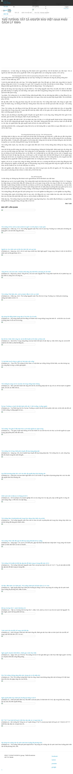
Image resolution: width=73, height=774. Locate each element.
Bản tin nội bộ (27, 12)
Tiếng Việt (65, 8)
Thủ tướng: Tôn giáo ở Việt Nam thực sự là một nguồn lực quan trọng (22, 428)
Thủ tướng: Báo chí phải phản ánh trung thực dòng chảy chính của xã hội (23, 518)
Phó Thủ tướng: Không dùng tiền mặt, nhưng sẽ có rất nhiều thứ (20, 675)
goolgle (54, 767)
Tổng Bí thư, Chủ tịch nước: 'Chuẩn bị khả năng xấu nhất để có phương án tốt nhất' (26, 272)
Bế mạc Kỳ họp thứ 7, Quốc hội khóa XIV (13, 608)
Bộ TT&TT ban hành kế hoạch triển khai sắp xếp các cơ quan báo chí (21, 720)
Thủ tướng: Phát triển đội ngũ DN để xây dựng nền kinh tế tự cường (21, 541)
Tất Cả (17, 12)
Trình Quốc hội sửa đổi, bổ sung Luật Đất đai (14, 630)
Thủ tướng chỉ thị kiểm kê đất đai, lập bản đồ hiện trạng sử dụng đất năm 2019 (25, 563)
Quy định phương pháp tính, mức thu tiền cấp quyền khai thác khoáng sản (23, 473)
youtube (54, 763)
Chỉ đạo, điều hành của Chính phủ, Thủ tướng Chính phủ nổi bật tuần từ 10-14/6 (25, 585)
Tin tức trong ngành (41, 12)
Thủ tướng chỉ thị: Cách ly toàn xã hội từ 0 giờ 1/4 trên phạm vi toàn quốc (23, 227)
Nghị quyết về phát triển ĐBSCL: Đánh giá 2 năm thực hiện (18, 653)
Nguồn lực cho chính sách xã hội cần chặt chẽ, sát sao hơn (18, 249)
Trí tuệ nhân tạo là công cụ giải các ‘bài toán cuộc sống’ (17, 361)
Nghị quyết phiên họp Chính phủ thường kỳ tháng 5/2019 (18, 698)
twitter (54, 760)
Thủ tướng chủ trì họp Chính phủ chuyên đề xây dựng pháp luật (20, 451)
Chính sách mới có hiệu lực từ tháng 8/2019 (14, 496)
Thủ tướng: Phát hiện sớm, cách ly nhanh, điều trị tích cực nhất (20, 294)
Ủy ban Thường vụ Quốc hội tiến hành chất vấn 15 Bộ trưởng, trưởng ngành (24, 406)
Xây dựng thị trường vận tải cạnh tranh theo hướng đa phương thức (21, 742)
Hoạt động (6, 3)
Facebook (55, 756)
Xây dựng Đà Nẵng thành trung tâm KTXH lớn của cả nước (19, 316)
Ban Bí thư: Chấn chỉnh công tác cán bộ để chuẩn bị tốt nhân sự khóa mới (23, 339)
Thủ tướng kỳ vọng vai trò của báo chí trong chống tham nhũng (20, 384)
